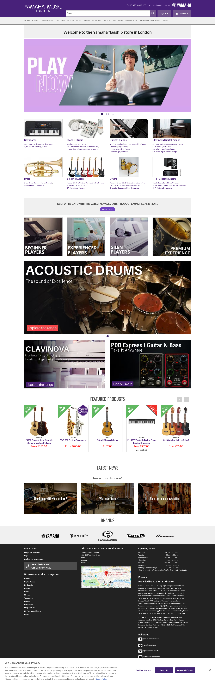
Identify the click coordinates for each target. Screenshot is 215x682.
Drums (107, 20)
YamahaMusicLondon (151, 656)
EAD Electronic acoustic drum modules (125, 185)
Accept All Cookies (185, 670)
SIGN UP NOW (107, 209)
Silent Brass (28, 183)
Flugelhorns (39, 185)
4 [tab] (113, 114)
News (26, 614)
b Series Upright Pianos (118, 144)
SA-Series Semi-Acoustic (76, 188)
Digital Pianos (47, 20)
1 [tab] (102, 114)
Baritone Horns (39, 183)
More (164, 20)
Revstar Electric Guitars (76, 183)
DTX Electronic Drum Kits (135, 183)
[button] (164, 13)
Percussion (118, 20)
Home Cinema (172, 183)
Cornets (49, 183)
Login (26, 556)
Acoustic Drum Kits (117, 183)
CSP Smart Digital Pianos (162, 147)
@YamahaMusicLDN (151, 651)
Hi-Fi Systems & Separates (162, 188)
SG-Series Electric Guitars (76, 185)
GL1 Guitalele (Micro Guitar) (176, 440)
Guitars (70, 20)
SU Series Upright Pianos (119, 152)
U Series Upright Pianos (119, 147)
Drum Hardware (132, 188)
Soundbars (162, 183)
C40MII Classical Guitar (107, 440)
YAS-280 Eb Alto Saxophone (73, 440)
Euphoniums (29, 185)
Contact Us (166, 5)
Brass (78, 20)
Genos (44, 147)
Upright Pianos (118, 139)
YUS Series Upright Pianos (120, 149)
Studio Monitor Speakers (76, 147)
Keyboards (60, 20)
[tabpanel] (107, 75)
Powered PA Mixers (74, 149)
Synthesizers (29, 147)
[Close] (210, 670)
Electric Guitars (75, 178)
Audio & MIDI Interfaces (76, 144)
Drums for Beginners (118, 188)
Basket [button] (183, 13)
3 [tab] (109, 114)
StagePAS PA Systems (90, 149)
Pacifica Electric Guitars (95, 183)
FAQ (159, 5)
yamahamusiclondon (151, 639)
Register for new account (34, 559)
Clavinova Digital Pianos (166, 139)
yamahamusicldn (149, 645)
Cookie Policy (101, 679)
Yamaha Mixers (92, 147)
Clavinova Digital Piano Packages (165, 152)
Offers (27, 20)
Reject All (164, 670)
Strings (87, 20)
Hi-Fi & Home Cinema (150, 20)
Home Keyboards (30, 144)
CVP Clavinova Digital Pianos (163, 149)
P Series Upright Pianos (137, 144)
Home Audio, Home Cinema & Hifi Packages (169, 185)
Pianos (35, 20)
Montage (38, 147)
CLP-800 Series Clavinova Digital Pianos (168, 144)
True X (155, 183)
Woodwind (97, 20)
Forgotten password (32, 552)
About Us (152, 5)
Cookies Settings (143, 670)
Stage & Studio (131, 20)
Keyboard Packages (45, 144)
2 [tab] (106, 114)
